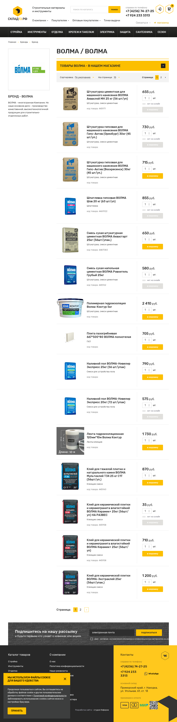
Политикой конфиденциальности (49, 695)
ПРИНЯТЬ (17, 710)
